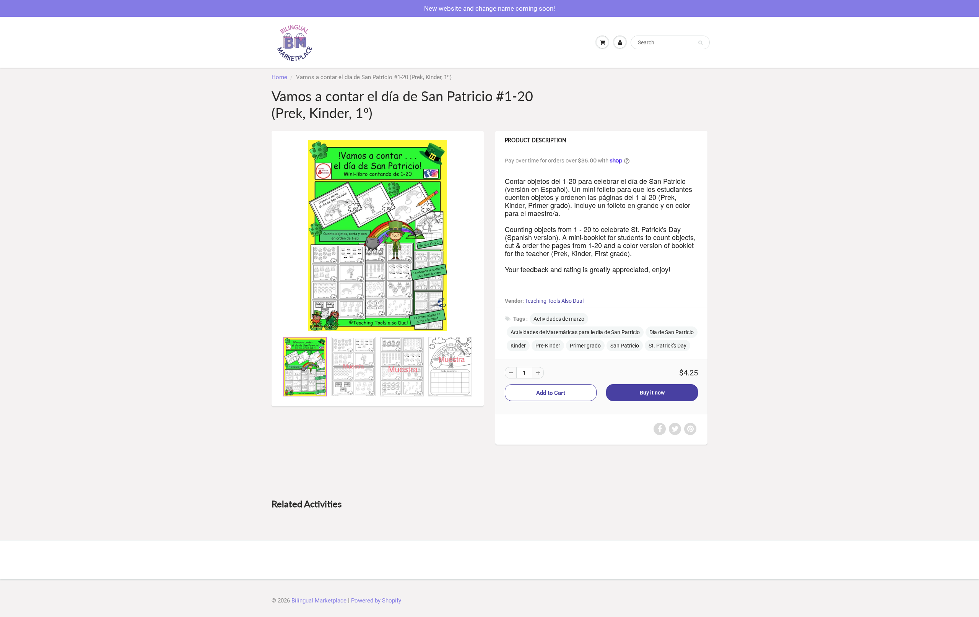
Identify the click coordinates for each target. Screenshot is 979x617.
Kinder (518, 346)
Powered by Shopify (376, 600)
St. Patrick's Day (667, 346)
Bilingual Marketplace (318, 600)
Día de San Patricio (671, 332)
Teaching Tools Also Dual (554, 301)
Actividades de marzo (558, 319)
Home (279, 77)
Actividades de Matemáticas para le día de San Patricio (575, 332)
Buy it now (652, 393)
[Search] (700, 43)
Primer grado (585, 346)
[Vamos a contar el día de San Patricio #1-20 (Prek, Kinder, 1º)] (378, 235)
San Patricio (624, 346)
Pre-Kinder (547, 346)
